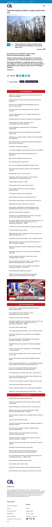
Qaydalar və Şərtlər (31, 516)
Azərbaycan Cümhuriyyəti (14, 519)
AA (8, 45)
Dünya (9, 508)
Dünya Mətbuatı (11, 511)
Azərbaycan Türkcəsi (12, 1)
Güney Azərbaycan (12, 505)
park (22, 81)
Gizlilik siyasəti (30, 513)
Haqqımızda (29, 511)
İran (8, 521)
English (31, 1)
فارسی (23, 1)
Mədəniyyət (10, 513)
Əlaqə (27, 508)
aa (12, 45)
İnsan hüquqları (11, 516)
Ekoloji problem (31, 81)
